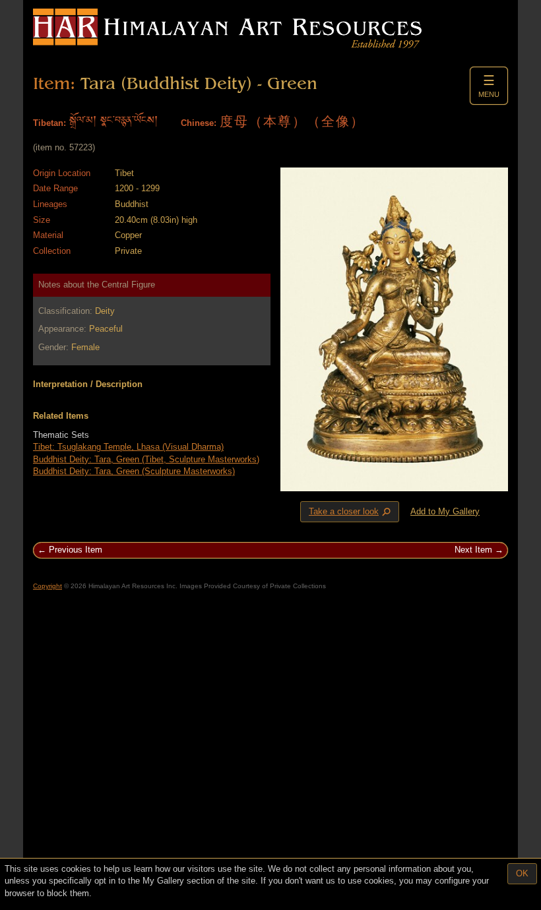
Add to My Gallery (445, 511)
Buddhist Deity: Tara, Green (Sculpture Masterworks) (134, 471)
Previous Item (75, 550)
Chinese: (198, 123)
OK (522, 873)
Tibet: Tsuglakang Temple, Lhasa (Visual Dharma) (128, 447)
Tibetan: (49, 123)
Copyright (47, 586)
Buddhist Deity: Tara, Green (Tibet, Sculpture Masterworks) (146, 459)
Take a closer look (351, 511)
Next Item (473, 550)
